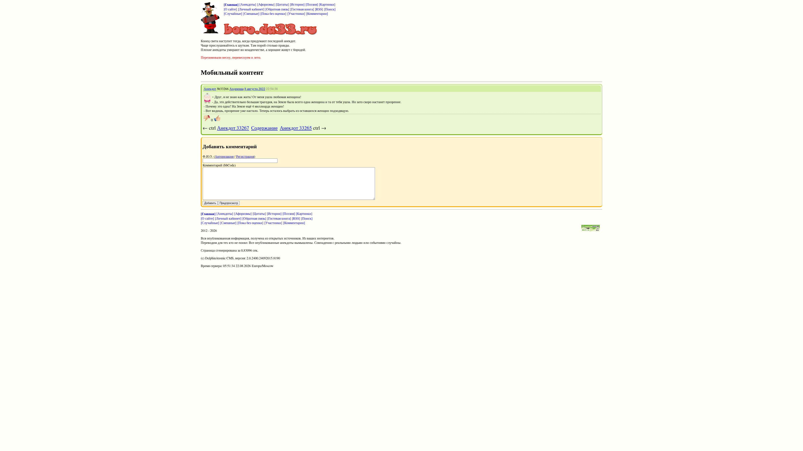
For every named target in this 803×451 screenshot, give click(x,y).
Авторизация (224, 156)
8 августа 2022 (254, 88)
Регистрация (245, 156)
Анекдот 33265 (296, 127)
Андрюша (236, 88)
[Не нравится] (207, 118)
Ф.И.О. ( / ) (229, 156)
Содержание (264, 127)
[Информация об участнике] (207, 102)
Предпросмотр (229, 203)
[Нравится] (217, 118)
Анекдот (210, 88)
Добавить (210, 203)
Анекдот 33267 (233, 127)
